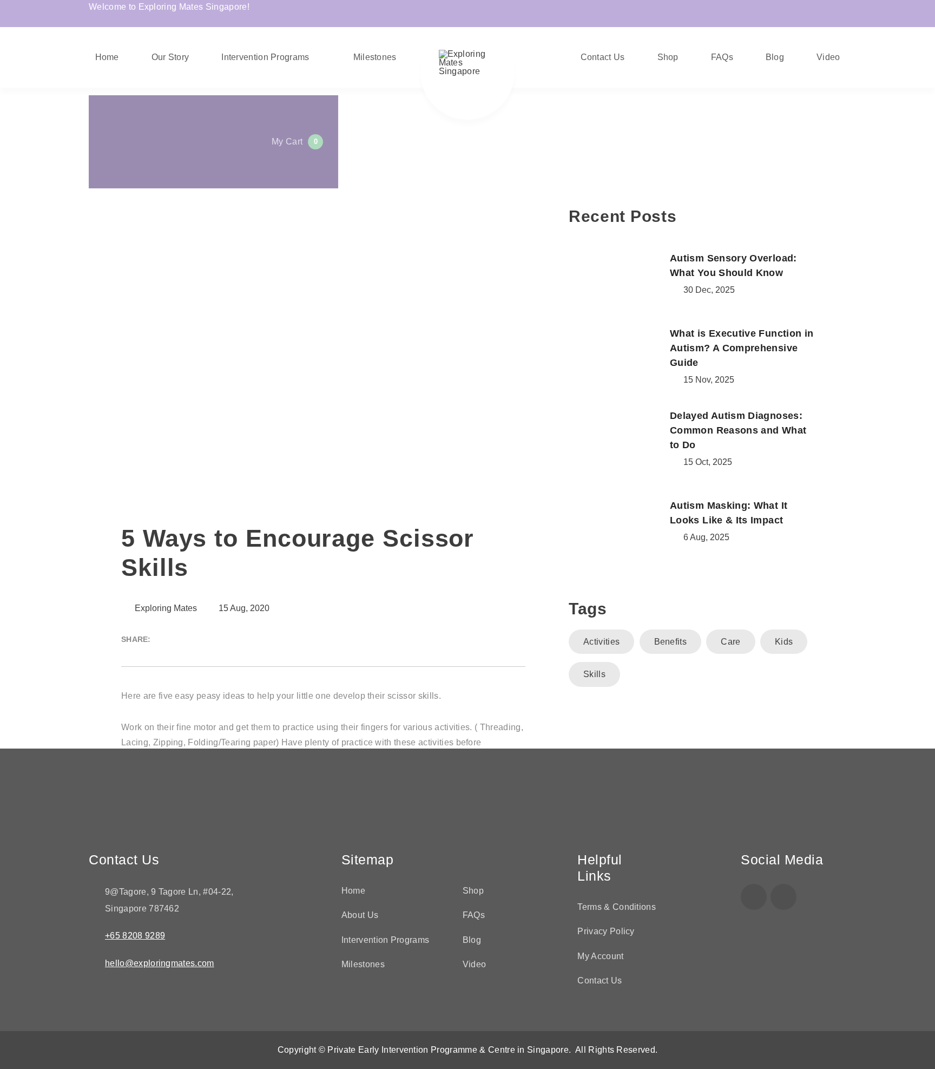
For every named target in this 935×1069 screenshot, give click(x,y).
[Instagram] (783, 897)
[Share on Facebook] (166, 639)
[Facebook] (754, 897)
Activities (601, 641)
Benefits (670, 641)
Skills (594, 674)
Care (730, 641)
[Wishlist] (520, 54)
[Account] (345, 54)
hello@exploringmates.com (159, 963)
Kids (784, 641)
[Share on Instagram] (185, 639)
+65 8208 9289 (135, 935)
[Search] (170, 54)
